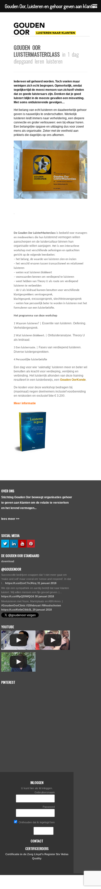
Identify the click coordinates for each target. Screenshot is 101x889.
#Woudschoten (51, 605)
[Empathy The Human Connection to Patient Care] (18, 640)
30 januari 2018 (44, 596)
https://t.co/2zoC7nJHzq (21, 583)
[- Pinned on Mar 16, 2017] (12, 712)
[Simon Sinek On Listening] (18, 662)
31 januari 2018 (46, 583)
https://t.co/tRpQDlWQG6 (17, 596)
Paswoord (49, 806)
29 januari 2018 (42, 609)
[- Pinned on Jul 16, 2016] (37, 736)
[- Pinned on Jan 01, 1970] (12, 688)
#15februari (33, 605)
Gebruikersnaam (45, 792)
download (7, 561)
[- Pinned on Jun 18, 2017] (37, 688)
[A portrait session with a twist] (53, 640)
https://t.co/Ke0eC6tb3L (16, 609)
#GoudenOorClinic (13, 605)
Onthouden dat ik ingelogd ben (36, 822)
